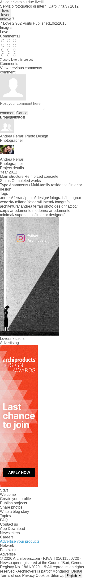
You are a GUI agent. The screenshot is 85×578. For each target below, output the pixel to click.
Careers (6, 537)
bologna (73, 198)
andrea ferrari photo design (43, 206)
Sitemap (57, 575)
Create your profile (15, 499)
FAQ (4, 520)
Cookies (43, 575)
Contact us (9, 524)
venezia (6, 202)
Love (4, 32)
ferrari (18, 198)
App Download (12, 529)
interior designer (50, 215)
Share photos (11, 507)
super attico (24, 215)
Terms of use (10, 575)
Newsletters (10, 533)
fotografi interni (40, 202)
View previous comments (21, 68)
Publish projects (13, 503)
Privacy (28, 575)
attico (72, 206)
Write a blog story (14, 512)
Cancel (22, 113)
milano (20, 202)
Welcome (8, 494)
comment (7, 113)
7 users (18, 339)
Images (6, 28)
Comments (10, 36)
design (42, 198)
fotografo (57, 198)
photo (30, 198)
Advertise (8, 554)
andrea (6, 198)
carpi (4, 211)
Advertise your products (19, 541)
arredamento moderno (28, 211)
